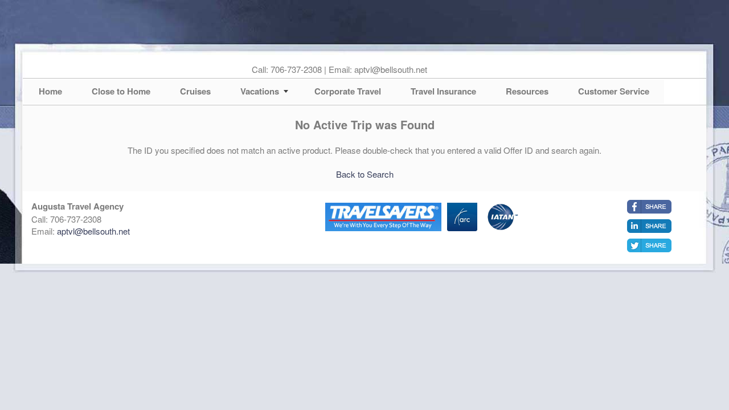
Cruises (195, 91)
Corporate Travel (347, 91)
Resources (527, 91)
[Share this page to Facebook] (649, 207)
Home (50, 91)
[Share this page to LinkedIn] (649, 226)
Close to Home (121, 91)
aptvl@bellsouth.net (93, 231)
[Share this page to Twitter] (649, 245)
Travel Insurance (443, 91)
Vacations (259, 91)
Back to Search (365, 174)
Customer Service (613, 91)
